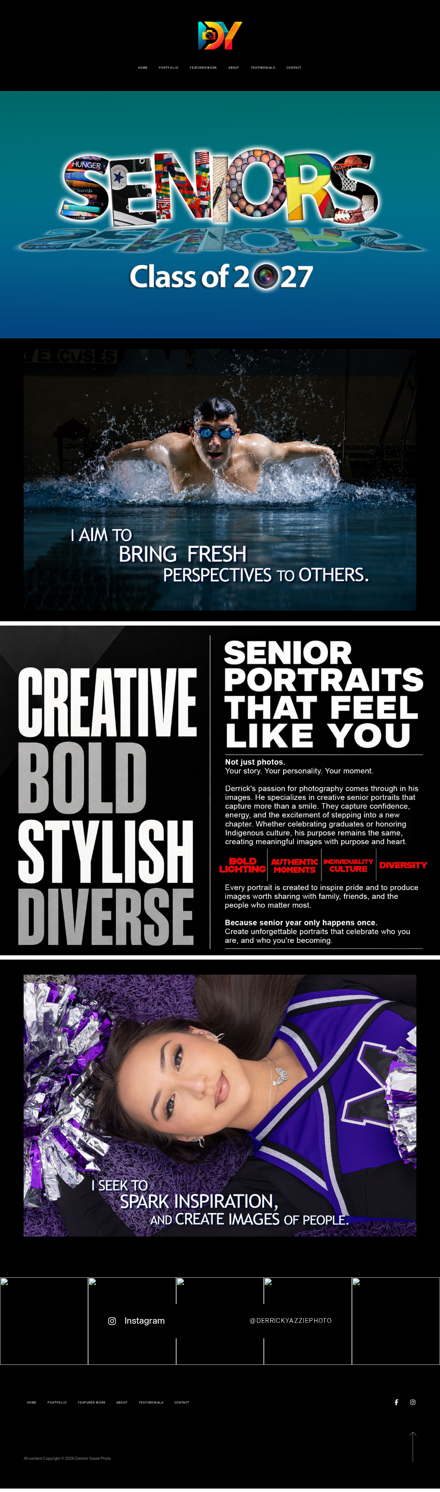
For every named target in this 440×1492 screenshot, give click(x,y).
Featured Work (203, 68)
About (234, 68)
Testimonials (263, 68)
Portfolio (168, 68)
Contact (294, 68)
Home (143, 68)
